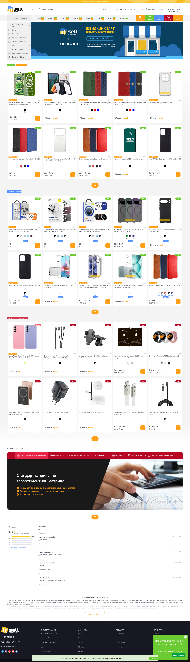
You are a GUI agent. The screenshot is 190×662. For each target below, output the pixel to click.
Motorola (77, 18)
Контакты (119, 647)
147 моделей (153, 100)
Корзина (178, 19)
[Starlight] (165, 363)
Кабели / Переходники (20, 53)
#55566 (39, 353)
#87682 (74, 156)
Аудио (14, 45)
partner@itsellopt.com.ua (173, 11)
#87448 (39, 156)
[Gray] (90, 166)
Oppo (100, 18)
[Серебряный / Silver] (25, 236)
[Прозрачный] (128, 363)
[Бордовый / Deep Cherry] (31, 236)
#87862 (179, 100)
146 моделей (83, 100)
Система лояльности (99, 455)
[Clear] (165, 110)
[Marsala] (159, 293)
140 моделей (13, 156)
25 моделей (47, 156)
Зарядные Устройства (19, 41)
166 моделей (48, 283)
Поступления (140, 19)
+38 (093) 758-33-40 (170, 9)
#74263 (144, 353)
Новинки (150, 19)
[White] (95, 419)
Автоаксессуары (17, 49)
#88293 (39, 227)
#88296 (109, 227)
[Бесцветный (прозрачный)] (60, 293)
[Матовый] (132, 363)
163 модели (118, 156)
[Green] (127, 236)
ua (179, 6)
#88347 (39, 283)
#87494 (144, 100)
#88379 (179, 283)
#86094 (179, 410)
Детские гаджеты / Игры (18, 25)
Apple (40, 18)
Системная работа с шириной (33, 455)
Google (89, 18)
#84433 (179, 353)
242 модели (118, 283)
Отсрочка (119, 455)
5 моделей (12, 227)
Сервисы (156, 633)
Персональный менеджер (162, 455)
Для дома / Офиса (18, 57)
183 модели (82, 283)
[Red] (21, 166)
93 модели (82, 156)
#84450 (39, 410)
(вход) (55, 118)
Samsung (52, 18)
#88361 (109, 283)
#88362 (144, 283)
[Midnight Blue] (100, 166)
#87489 (109, 100)
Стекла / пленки (17, 34)
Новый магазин (75, 455)
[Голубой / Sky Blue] (28, 236)
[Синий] (98, 110)
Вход (142, 9)
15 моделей (12, 100)
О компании (120, 633)
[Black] (25, 166)
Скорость (57, 455)
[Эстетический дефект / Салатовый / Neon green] (25, 363)
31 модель (117, 227)
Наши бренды (120, 642)
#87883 (39, 100)
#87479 (74, 100)
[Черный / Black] (18, 236)
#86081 (144, 410)
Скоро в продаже (14, 191)
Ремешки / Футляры (19, 38)
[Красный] (95, 110)
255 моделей (153, 227)
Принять (153, 658)
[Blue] (28, 166)
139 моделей (153, 156)
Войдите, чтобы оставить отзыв (17, 547)
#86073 (109, 410)
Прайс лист (132, 9)
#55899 (74, 353)
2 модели (47, 227)
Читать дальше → (44, 585)
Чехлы (14, 30)
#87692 (179, 156)
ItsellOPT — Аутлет (17, 318)
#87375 (144, 156)
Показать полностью (95, 614)
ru (175, 6)
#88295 (74, 227)
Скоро (159, 19)
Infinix (111, 18)
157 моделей (118, 100)
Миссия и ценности (122, 638)
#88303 (144, 227)
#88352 (74, 283)
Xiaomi (64, 18)
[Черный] (25, 110)
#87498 (109, 156)
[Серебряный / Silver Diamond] (21, 236)
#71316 (109, 353)
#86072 (74, 410)
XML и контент (137, 455)
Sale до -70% (168, 19)
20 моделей (47, 100)
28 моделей (12, 353)
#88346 (179, 227)
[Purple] (133, 236)
